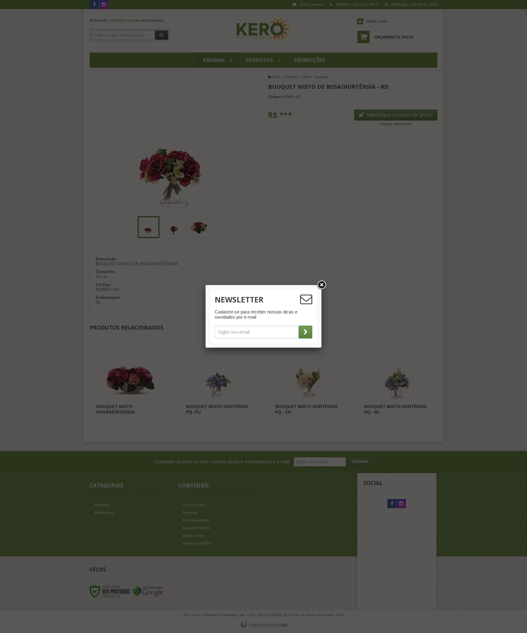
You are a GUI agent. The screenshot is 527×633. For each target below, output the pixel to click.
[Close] (321, 285)
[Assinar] (305, 332)
